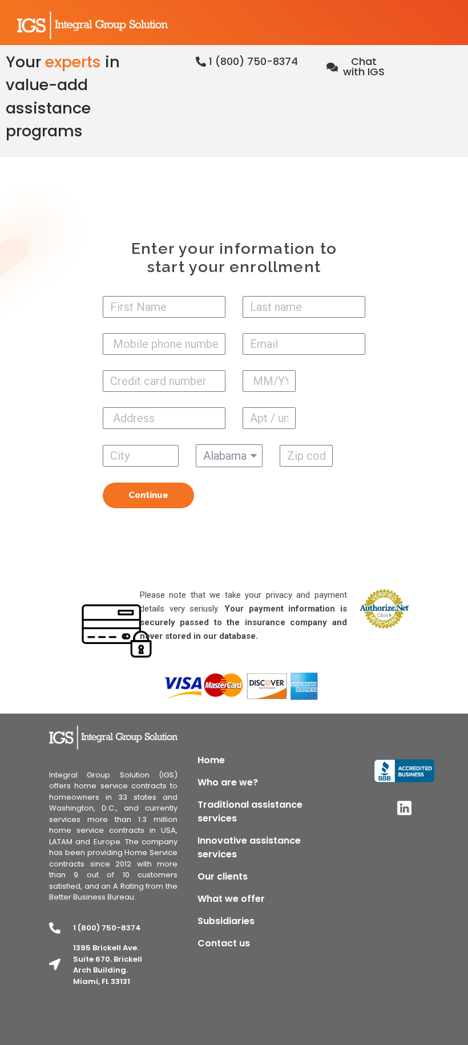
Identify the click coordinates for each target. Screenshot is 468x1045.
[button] (246, 61)
